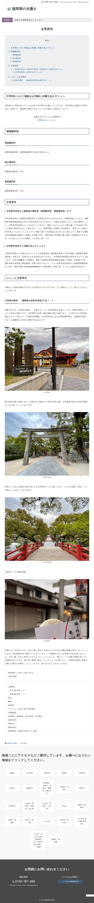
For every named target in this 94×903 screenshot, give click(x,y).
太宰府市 (14, 66)
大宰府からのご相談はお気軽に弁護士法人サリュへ (33, 48)
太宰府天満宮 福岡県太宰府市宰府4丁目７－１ (32, 80)
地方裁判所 (17, 58)
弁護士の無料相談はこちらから (28, 20)
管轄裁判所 (15, 51)
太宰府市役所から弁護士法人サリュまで (28, 72)
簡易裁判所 (17, 55)
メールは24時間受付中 (70, 881)
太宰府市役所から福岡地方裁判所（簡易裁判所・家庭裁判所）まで (38, 69)
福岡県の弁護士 (24, 9)
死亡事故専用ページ (17, 690)
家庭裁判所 (17, 61)
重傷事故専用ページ (17, 694)
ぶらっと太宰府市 (18, 77)
